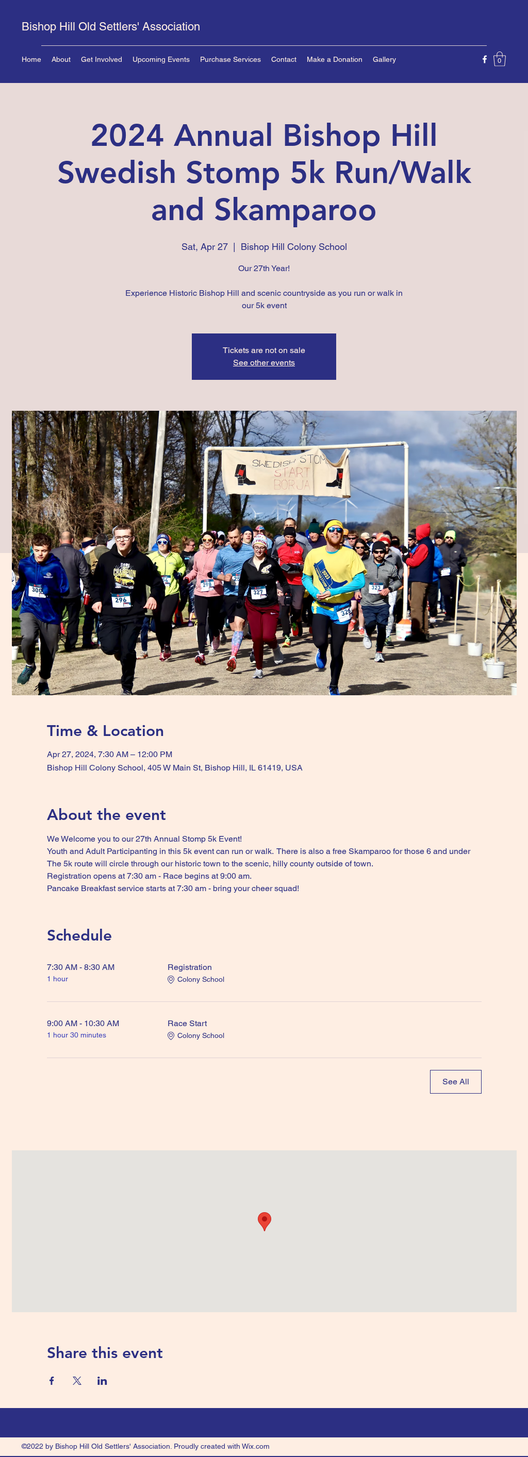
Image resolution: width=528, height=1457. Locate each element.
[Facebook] (485, 59)
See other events (264, 362)
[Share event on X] (77, 1381)
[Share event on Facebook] (52, 1381)
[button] (499, 59)
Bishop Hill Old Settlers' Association (111, 26)
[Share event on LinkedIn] (102, 1381)
